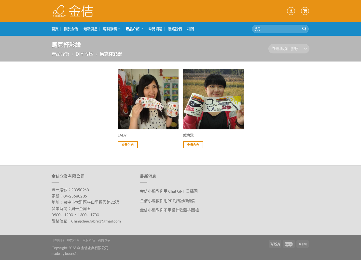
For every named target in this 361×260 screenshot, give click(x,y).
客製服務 (110, 29)
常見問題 (155, 29)
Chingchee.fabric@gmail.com (96, 221)
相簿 (190, 29)
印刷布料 (58, 240)
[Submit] (304, 29)
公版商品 (89, 240)
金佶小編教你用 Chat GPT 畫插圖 (169, 191)
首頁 (55, 29)
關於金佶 (71, 29)
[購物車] (305, 11)
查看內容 (128, 144)
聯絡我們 (175, 29)
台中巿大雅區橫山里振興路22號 (91, 202)
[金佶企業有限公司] (73, 11)
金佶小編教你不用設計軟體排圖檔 (169, 210)
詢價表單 (104, 240)
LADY (122, 135)
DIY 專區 (84, 54)
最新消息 (90, 29)
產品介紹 (133, 29)
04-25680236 (75, 196)
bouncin (71, 253)
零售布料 (73, 240)
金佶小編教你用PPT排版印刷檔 (167, 200)
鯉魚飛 (188, 135)
